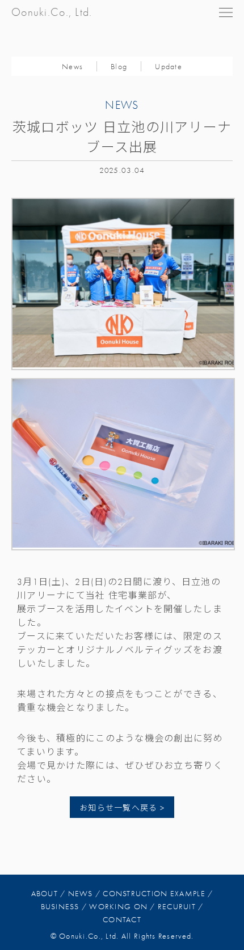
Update (168, 66)
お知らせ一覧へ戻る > (122, 808)
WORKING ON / (122, 906)
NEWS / (84, 893)
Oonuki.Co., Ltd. (51, 12)
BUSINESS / (64, 906)
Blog (119, 66)
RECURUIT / (181, 906)
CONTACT (122, 919)
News (72, 66)
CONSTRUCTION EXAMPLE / (158, 893)
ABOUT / (48, 893)
